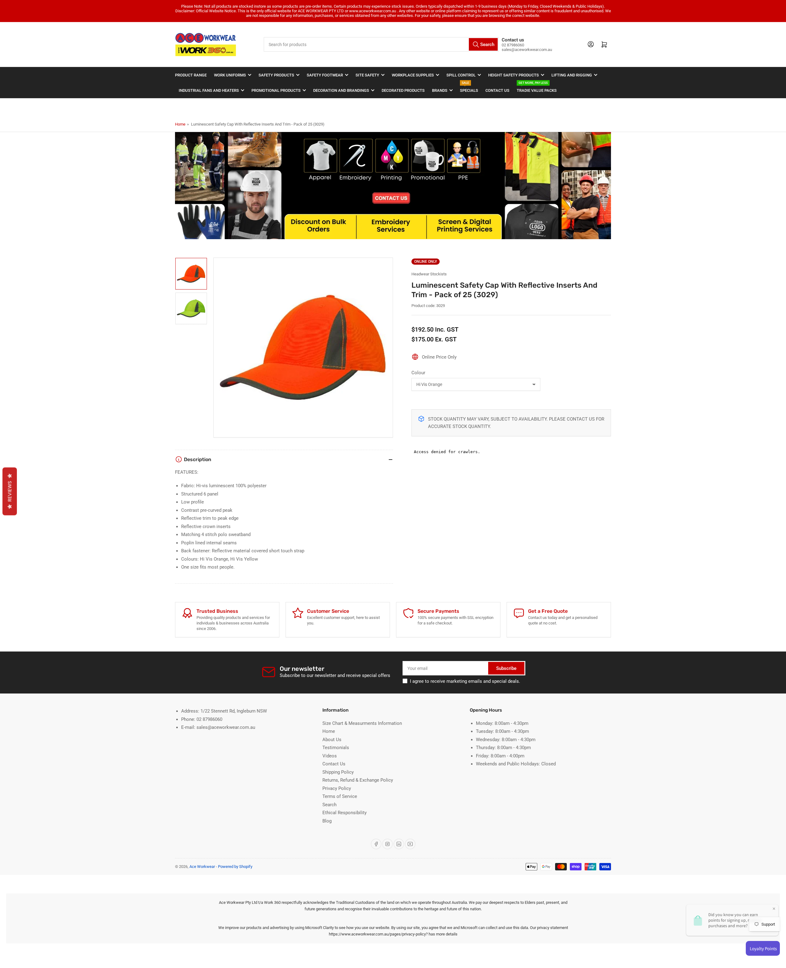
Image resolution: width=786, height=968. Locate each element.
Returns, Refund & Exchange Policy (357, 780)
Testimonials (335, 747)
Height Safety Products (513, 75)
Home (180, 124)
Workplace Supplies (413, 75)
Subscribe (506, 668)
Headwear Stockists (429, 274)
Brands (439, 90)
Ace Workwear (202, 866)
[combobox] (381, 44)
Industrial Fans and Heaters (209, 90)
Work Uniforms (230, 75)
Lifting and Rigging (571, 75)
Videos (329, 756)
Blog (327, 821)
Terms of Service (339, 796)
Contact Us (497, 90)
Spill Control (461, 75)
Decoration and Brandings (341, 90)
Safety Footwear (325, 75)
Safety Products (276, 75)
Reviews (9, 491)
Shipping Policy (338, 772)
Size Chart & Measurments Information (362, 723)
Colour (418, 372)
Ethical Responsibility (344, 812)
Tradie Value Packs (537, 88)
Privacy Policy (336, 788)
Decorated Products (403, 90)
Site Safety (367, 75)
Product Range (191, 75)
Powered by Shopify (235, 866)
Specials (469, 88)
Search (329, 804)
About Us (331, 739)
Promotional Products (276, 90)
